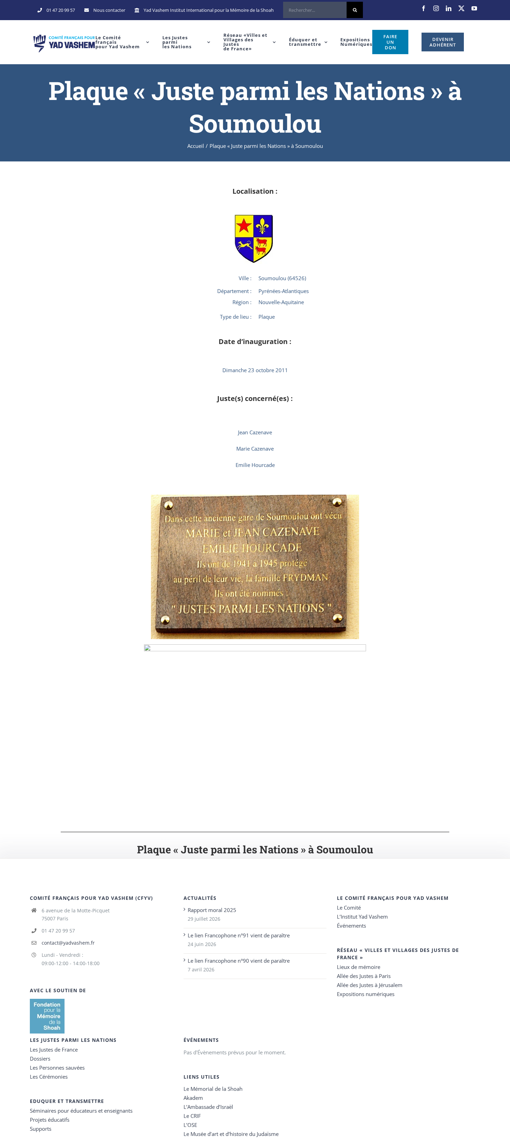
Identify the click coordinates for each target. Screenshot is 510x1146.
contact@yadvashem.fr (68, 942)
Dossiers (40, 1058)
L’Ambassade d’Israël (208, 1106)
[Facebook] (423, 8)
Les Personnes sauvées (57, 1067)
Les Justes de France (54, 1049)
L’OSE (190, 1124)
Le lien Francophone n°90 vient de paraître (239, 960)
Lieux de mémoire (358, 966)
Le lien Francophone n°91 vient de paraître (239, 935)
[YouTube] (474, 8)
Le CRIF (192, 1115)
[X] (461, 8)
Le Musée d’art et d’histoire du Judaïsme (231, 1133)
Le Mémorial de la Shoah (213, 1088)
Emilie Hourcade (255, 464)
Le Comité (349, 907)
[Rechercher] (323, 10)
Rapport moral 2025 (212, 909)
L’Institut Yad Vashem (362, 916)
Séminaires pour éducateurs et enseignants (81, 1110)
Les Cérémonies (49, 1076)
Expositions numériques (365, 993)
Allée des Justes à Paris (364, 975)
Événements (351, 925)
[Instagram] (436, 8)
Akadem (193, 1097)
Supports (40, 1128)
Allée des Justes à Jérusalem (369, 984)
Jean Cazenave (255, 432)
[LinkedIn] (448, 8)
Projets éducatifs (49, 1119)
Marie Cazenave (255, 448)
